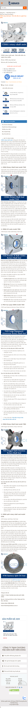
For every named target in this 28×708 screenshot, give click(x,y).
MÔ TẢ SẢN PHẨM (9, 138)
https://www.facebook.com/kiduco (14, 82)
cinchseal (11, 85)
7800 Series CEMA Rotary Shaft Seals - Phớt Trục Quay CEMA (17, 105)
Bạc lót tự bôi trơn (6, 134)
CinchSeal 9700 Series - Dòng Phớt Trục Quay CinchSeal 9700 (16, 93)
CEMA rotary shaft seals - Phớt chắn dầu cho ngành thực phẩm (10, 634)
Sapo (17, 704)
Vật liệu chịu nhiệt (6, 129)
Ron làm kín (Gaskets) (7, 124)
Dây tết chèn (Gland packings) (9, 127)
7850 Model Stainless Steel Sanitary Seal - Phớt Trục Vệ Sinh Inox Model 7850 (17, 99)
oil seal (6, 85)
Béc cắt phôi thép (6, 131)
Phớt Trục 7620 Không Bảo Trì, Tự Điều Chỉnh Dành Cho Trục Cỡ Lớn (17, 112)
